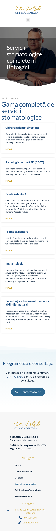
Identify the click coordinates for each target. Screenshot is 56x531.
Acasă (18, 465)
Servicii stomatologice (25, 484)
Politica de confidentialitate (28, 490)
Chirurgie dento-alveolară (22, 127)
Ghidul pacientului (23, 471)
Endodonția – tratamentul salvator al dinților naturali (27, 302)
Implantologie (14, 263)
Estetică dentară (16, 194)
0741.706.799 (15, 376)
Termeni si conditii (23, 496)
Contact (19, 477)
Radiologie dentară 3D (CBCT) (24, 162)
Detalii (8, 149)
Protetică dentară (16, 231)
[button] (28, 20)
